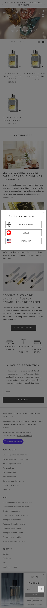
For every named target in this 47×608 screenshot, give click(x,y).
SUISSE (26, 233)
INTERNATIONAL (26, 224)
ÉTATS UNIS (26, 241)
